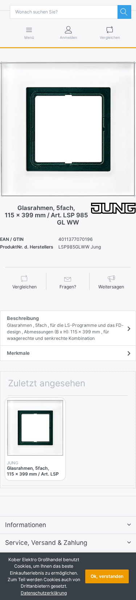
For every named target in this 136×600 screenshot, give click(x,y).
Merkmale (18, 353)
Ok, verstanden (107, 576)
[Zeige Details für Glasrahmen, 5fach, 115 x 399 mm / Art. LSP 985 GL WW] (35, 428)
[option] (68, 129)
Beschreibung (65, 328)
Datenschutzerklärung (44, 593)
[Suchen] (124, 12)
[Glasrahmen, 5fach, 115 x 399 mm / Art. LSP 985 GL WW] (68, 129)
